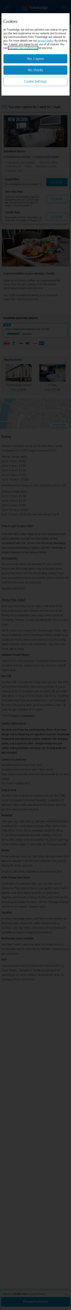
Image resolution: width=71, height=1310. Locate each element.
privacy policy (45, 40)
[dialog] (35, 54)
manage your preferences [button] (23, 48)
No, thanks (35, 70)
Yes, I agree (35, 59)
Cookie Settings (35, 81)
